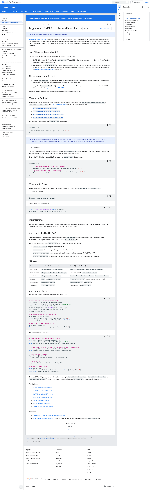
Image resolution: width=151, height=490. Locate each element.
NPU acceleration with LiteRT (41, 403)
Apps (72, 11)
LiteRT (4, 11)
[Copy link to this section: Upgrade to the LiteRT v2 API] (58, 233)
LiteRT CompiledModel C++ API (42, 391)
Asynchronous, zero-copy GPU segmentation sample (49, 415)
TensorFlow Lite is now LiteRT (38, 39)
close (148, 7)
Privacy (33, 486)
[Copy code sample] (110, 125)
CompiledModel (45, 141)
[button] (11, 18)
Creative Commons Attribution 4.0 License (73, 437)
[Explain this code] (104, 125)
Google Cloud (90, 466)
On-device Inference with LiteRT (45, 69)
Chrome (89, 455)
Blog (57, 452)
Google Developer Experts (33, 458)
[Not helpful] (110, 24)
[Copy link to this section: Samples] (37, 412)
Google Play (90, 469)
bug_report (143, 7)
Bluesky (58, 455)
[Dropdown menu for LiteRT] (8, 11)
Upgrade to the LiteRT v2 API (55, 88)
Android (89, 452)
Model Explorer (37, 11)
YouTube (58, 466)
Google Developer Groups (32, 455)
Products (36, 24)
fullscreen (145, 7)
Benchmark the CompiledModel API (43, 406)
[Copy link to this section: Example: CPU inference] (50, 291)
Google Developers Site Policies (48, 438)
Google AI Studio (91, 461)
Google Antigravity (92, 463)
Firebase (89, 458)
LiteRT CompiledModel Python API (43, 394)
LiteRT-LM (14, 11)
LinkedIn (58, 461)
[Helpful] (107, 24)
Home (30, 24)
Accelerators (29, 461)
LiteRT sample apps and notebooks (43, 418)
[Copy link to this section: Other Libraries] (45, 220)
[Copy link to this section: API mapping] (41, 261)
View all (89, 472)
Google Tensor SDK (62, 11)
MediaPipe (24, 11)
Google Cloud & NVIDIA (32, 463)
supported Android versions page (79, 141)
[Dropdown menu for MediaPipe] (29, 11)
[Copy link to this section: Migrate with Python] (50, 184)
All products (97, 479)
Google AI (88, 479)
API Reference (82, 11)
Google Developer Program (33, 452)
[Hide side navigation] (21, 487)
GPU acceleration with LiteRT (41, 400)
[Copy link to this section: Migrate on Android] (49, 98)
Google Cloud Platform (75, 479)
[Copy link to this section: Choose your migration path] (57, 76)
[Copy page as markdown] (84, 28)
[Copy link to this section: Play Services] (41, 148)
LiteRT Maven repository (59, 105)
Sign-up (67, 18)
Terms (27, 486)
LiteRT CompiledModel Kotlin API (43, 397)
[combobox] (120, 2)
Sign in (147, 2)
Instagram (59, 458)
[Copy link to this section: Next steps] (39, 384)
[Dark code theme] (107, 125)
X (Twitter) (59, 463)
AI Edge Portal (49, 11)
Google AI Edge (8, 7)
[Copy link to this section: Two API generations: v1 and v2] (60, 52)
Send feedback (104, 28)
